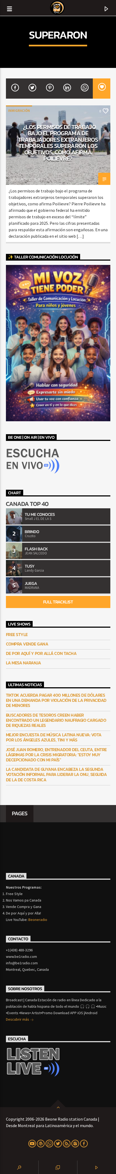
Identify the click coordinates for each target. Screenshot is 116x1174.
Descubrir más (18, 1019)
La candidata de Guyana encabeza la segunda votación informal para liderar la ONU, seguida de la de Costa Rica (56, 774)
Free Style (17, 634)
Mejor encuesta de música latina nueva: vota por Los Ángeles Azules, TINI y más (53, 737)
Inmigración (19, 110)
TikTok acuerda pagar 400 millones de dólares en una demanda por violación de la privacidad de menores (56, 700)
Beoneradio (37, 919)
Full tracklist (58, 602)
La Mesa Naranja (23, 662)
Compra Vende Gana (27, 644)
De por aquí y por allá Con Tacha (41, 653)
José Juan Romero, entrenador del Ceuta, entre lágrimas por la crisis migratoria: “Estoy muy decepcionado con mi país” (56, 755)
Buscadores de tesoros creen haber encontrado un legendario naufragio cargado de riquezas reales (56, 720)
